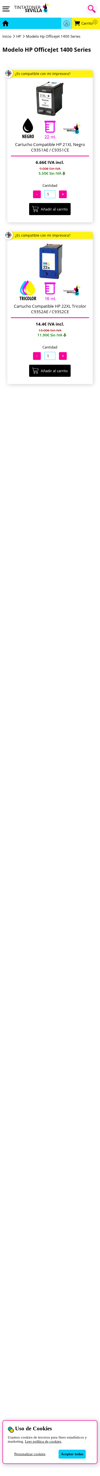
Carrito (88, 23)
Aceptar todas (72, 1454)
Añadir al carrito (54, 209)
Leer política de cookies (43, 1441)
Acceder (66, 23)
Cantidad (49, 185)
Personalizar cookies (29, 1454)
